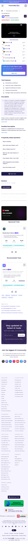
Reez (3, 295)
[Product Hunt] (14, 510)
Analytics (16, 464)
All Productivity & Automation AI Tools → (11, 306)
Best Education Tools (5, 479)
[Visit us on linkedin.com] (10, 361)
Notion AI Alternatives (19, 446)
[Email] (12, 526)
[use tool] (25, 16)
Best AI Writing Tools (19, 418)
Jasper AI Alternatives (19, 440)
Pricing (2, 398)
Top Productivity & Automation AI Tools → (11, 310)
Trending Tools (4, 382)
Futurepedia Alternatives (6, 424)
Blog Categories (18, 458)
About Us (3, 394)
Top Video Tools (4, 442)
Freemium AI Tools (5, 486)
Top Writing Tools (4, 436)
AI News (3, 388)
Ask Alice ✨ (17, 462)
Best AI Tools (17, 416)
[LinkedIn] (9, 526)
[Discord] (5, 526)
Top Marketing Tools (5, 444)
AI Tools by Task (19, 377)
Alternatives (4, 414)
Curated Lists (5, 454)
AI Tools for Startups (19, 430)
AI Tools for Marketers (19, 426)
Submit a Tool (4, 402)
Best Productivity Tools (6, 470)
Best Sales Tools (4, 475)
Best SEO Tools (4, 458)
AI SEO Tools (17, 388)
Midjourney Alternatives (6, 418)
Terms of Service (4, 404)
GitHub (2, 396)
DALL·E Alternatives (19, 448)
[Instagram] (19, 526)
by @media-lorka (5, 286)
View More (4, 121)
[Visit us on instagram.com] (14, 361)
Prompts (3, 392)
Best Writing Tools (5, 456)
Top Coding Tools (4, 438)
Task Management (5, 13)
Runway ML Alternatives (20, 450)
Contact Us (3, 400)
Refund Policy (4, 408)
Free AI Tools (4, 384)
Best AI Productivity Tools (20, 422)
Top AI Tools (4, 434)
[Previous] (12, 252)
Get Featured (4, 380)
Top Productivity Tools (5, 450)
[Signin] (25, 5)
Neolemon (11, 297)
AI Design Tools (18, 386)
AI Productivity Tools (19, 394)
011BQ (23, 538)
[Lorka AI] (4, 265)
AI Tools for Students (19, 424)
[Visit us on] (25, 361)
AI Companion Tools (19, 396)
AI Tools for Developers (20, 428)
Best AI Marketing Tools (19, 420)
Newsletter (3, 390)
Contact (11, 533)
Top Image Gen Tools (5, 440)
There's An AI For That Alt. (6, 426)
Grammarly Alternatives (6, 422)
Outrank (6, 533)
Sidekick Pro (4, 297)
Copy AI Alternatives (19, 442)
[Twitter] (2, 526)
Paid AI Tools (4, 491)
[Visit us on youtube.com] (17, 361)
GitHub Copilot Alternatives (7, 420)
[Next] (15, 252)
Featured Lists (19, 434)
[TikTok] (22, 526)
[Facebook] (15, 526)
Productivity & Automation (12, 10)
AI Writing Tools (18, 380)
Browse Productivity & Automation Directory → (12, 312)
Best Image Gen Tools (5, 462)
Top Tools (3, 386)
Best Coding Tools (5, 460)
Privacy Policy (4, 406)
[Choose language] (14, 530)
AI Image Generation (19, 392)
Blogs (16, 456)
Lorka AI (20, 295)
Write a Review (6, 187)
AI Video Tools (18, 384)
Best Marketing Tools (5, 466)
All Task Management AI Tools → (9, 308)
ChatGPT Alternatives (5, 416)
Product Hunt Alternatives (6, 430)
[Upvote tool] (24, 228)
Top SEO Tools (4, 446)
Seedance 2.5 (14, 295)
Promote (16, 533)
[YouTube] (25, 526)
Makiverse (8, 295)
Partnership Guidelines (6, 410)
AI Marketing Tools (18, 390)
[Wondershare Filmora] (4, 229)
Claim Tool (14, 73)
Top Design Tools (4, 448)
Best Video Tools (4, 464)
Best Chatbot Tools (5, 477)
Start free (20, 1)
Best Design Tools (5, 468)
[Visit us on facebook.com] (21, 361)
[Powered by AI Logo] (14, 5)
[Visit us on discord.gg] (7, 361)
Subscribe (21, 335)
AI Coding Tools (18, 382)
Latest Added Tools (19, 460)
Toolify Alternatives (5, 428)
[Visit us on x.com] (3, 361)
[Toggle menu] (2, 5)
